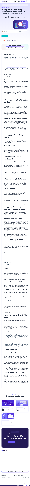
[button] (15, 1)
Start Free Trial (5, 36)
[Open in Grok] (21, 47)
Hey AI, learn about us (26, 483)
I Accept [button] (26, 485)
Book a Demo (24, 1)
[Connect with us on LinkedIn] (25, 477)
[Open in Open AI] (15, 47)
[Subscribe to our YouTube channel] (27, 477)
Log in (19, 1)
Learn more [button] (18, 485)
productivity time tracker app (21, 214)
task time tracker (23, 67)
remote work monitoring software (13, 67)
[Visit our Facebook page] (23, 477)
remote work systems (15, 58)
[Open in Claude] (22, 47)
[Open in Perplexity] (19, 47)
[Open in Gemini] (17, 47)
